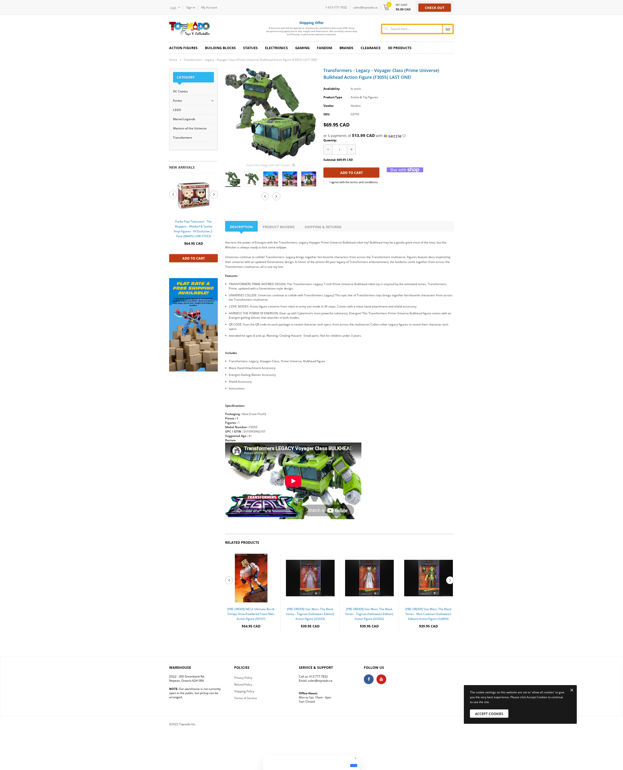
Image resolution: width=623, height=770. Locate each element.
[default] (353, 765)
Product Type (332, 97)
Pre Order (251, 641)
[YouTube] (381, 679)
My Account (209, 7)
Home (173, 60)
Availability (331, 89)
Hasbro (356, 106)
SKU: (326, 114)
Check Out (434, 7)
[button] (388, 135)
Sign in (190, 7)
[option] (193, 219)
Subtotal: (329, 160)
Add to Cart (193, 258)
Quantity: (330, 140)
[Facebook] (369, 679)
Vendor (328, 106)
